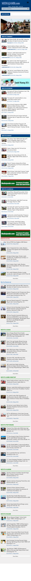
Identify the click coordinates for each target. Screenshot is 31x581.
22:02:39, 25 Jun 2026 (13, 218)
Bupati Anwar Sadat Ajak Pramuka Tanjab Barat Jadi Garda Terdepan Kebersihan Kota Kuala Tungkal (18, 173)
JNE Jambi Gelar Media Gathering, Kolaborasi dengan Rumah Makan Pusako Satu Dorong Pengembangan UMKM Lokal (18, 366)
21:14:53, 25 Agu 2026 (12, 253)
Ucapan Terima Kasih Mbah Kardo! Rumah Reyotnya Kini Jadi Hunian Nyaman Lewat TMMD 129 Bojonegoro (18, 533)
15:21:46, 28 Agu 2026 (15, 67)
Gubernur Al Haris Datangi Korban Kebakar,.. (10, 32)
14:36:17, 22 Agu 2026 (7, 130)
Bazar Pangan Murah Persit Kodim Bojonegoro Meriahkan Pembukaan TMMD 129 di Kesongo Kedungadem (18, 334)
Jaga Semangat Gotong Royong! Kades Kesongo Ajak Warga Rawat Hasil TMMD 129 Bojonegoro (18, 542)
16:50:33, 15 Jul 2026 (12, 338)
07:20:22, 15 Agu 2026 (12, 500)
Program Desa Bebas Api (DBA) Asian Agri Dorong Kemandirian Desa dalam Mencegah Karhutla (18, 429)
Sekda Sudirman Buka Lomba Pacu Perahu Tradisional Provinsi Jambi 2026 (17, 46)
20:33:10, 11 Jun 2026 (12, 463)
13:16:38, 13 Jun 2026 (12, 346)
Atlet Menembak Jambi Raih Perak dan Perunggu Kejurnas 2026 (17, 200)
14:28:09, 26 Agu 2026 (12, 477)
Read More (15, 278)
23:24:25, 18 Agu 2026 (12, 312)
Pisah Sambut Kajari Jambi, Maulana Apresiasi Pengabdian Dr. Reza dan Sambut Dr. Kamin (18, 265)
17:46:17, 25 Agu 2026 (7, 112)
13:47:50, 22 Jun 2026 (12, 456)
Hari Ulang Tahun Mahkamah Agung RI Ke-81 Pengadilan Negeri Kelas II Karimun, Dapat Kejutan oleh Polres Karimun (14, 141)
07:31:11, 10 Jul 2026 (12, 433)
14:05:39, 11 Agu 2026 (12, 507)
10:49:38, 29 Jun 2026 (12, 441)
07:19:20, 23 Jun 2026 (7, 226)
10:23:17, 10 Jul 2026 (7, 197)
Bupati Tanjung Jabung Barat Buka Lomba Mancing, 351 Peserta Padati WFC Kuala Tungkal (18, 164)
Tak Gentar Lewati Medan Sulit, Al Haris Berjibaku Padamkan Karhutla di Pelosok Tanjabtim (18, 72)
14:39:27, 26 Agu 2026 (13, 101)
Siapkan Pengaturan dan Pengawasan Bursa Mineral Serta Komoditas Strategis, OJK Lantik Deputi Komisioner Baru (18, 293)
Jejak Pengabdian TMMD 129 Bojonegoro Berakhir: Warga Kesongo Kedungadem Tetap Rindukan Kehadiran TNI (17, 525)
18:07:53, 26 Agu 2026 (12, 244)
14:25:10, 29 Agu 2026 (18, 42)
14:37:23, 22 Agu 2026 (7, 120)
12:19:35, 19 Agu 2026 (12, 303)
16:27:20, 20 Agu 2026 (12, 275)
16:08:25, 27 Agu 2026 (12, 418)
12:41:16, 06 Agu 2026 (7, 168)
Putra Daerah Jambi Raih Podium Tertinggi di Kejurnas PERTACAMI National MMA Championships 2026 (16, 223)
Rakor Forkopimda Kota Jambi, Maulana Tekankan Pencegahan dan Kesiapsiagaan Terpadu (18, 249)
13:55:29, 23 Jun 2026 (12, 449)
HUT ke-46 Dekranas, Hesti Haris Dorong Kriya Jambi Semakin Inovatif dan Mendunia (18, 414)
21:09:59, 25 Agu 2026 (12, 261)
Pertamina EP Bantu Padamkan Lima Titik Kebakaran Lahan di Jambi (18, 92)
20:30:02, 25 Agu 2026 (12, 484)
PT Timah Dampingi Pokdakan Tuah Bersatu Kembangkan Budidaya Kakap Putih (18, 460)
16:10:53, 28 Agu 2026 (15, 75)
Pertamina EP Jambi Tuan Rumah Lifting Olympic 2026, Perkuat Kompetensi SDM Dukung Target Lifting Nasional (18, 208)
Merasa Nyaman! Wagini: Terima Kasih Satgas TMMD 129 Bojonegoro (16, 517)
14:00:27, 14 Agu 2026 (12, 553)
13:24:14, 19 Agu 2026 (7, 145)
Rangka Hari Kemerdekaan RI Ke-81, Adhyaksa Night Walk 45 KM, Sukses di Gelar (17, 156)
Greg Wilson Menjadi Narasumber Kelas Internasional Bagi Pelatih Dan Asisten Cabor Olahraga (17, 193)
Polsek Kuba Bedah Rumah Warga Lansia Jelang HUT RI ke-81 (17, 504)
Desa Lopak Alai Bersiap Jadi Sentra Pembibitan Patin (16, 453)
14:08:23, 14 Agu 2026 (12, 537)
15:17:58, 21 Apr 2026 (12, 354)
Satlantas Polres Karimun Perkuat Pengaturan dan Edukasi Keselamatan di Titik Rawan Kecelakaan (17, 489)
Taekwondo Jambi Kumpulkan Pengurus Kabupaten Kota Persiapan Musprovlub (18, 215)
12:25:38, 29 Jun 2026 (13, 203)
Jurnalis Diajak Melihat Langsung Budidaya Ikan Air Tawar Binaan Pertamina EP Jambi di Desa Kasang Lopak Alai (18, 446)
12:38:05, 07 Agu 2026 (7, 176)
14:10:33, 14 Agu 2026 (12, 528)
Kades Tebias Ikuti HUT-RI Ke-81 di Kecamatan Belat (16, 149)
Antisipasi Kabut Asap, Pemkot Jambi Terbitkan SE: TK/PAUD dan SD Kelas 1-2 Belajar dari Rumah (17, 257)
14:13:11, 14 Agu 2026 (12, 520)
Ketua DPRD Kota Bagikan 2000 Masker (17, 242)
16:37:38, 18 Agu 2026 (12, 269)
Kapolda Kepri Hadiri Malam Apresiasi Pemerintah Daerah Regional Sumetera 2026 (18, 496)
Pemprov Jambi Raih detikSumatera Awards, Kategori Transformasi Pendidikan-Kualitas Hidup (16, 54)
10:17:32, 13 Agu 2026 (12, 323)
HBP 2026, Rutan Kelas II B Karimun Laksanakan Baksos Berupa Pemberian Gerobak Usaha (17, 351)
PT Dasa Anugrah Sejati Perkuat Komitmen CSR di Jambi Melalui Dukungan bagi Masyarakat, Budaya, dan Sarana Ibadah (18, 438)
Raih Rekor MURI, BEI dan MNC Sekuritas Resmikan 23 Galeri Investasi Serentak (18, 40)
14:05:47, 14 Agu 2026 (12, 545)
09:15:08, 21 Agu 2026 (12, 297)
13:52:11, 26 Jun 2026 (7, 211)
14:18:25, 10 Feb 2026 (12, 371)
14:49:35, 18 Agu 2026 (7, 160)
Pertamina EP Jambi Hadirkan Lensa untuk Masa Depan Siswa (16, 98)
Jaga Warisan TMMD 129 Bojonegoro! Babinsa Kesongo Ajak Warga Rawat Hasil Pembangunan (17, 550)
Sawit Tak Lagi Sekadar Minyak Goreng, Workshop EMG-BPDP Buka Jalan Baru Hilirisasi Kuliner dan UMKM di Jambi (17, 342)
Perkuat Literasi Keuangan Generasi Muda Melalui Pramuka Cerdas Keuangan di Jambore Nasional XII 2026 (18, 308)
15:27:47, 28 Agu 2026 (15, 57)
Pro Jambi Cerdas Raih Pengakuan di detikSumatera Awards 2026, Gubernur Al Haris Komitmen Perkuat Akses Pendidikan (15, 63)
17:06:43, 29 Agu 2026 (21, 49)
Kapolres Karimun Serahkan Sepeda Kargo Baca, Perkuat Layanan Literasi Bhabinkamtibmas (18, 474)
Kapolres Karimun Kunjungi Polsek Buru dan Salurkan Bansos (18, 481)
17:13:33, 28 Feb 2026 (12, 361)
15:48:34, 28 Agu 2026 (13, 94)
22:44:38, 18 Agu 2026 (12, 492)
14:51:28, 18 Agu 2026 (13, 151)
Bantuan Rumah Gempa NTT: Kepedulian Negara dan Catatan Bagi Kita (17, 301)
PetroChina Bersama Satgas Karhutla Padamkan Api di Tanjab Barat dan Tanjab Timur (18, 117)
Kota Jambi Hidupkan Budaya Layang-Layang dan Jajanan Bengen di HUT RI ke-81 (18, 273)
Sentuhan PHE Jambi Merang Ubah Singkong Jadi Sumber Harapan (16, 358)
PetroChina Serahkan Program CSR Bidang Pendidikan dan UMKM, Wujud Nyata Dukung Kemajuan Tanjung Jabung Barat (15, 126)
